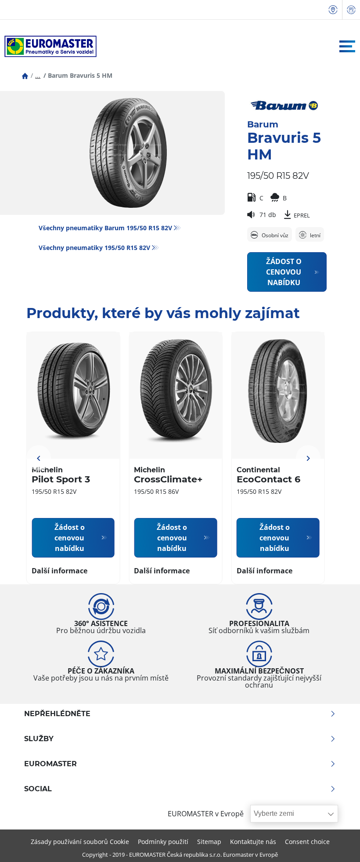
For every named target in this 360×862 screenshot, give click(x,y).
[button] (37, 75)
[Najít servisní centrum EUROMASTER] (333, 10)
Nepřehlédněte (57, 713)
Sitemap (209, 841)
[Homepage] (25, 75)
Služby (39, 738)
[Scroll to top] (337, 843)
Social (38, 789)
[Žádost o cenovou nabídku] (351, 10)
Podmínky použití (163, 841)
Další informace (59, 571)
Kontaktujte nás (253, 841)
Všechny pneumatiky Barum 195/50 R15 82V (105, 228)
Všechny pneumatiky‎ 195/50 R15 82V (94, 247)
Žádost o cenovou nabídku (284, 272)
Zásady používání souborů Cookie (80, 841)
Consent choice (307, 841)
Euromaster (50, 764)
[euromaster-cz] (48, 46)
